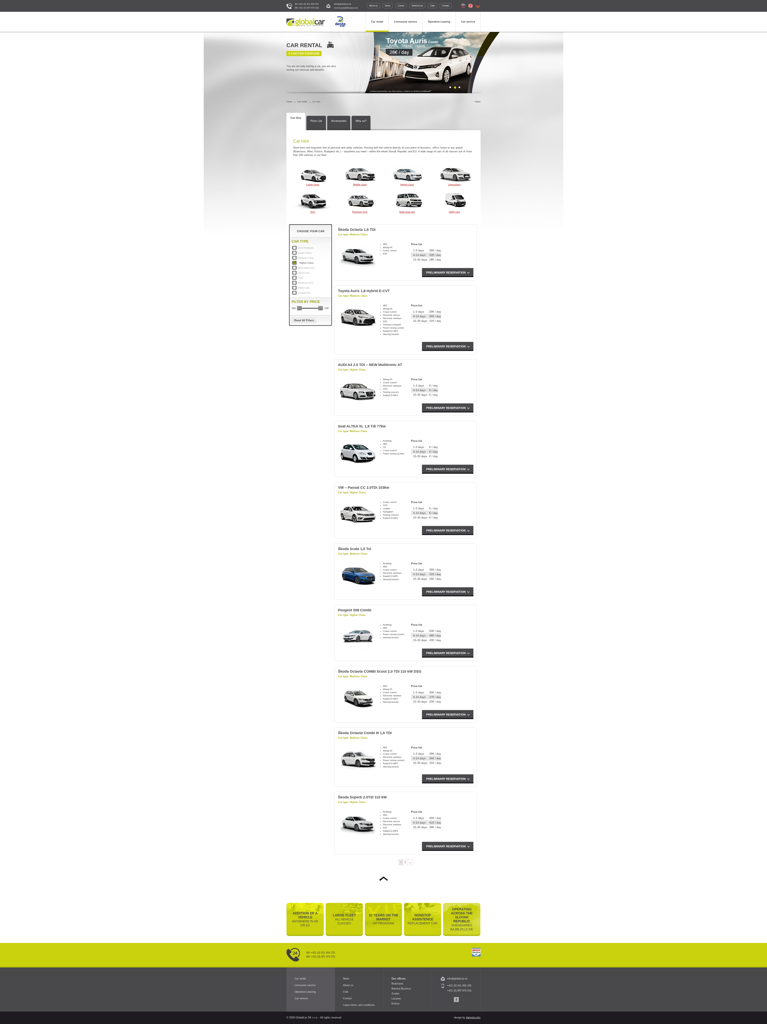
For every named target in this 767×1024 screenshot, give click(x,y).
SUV (312, 212)
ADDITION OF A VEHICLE (305, 919)
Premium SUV (360, 212)
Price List (316, 120)
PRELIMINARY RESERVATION (446, 272)
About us (373, 5)
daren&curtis (473, 1017)
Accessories (338, 120)
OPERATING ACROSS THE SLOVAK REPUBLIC (461, 919)
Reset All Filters (304, 320)
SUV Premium (305, 248)
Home (289, 101)
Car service (468, 21)
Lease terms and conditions (359, 1004)
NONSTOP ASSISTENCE (422, 919)
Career (401, 5)
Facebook (456, 999)
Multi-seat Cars (306, 268)
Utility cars (454, 212)
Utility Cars (304, 287)
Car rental (377, 21)
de (478, 6)
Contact (445, 5)
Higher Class (306, 263)
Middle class (360, 184)
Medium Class (306, 258)
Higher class (407, 184)
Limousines (454, 184)
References (417, 5)
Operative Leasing (439, 21)
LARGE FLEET (344, 919)
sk (463, 6)
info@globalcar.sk (342, 4)
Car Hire (295, 117)
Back (478, 101)
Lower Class (305, 253)
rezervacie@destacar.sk (346, 8)
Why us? (361, 120)
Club (432, 5)
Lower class (312, 184)
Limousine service (405, 21)
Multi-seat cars (407, 212)
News (387, 5)
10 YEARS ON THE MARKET (383, 919)
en (470, 6)
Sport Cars (304, 273)
